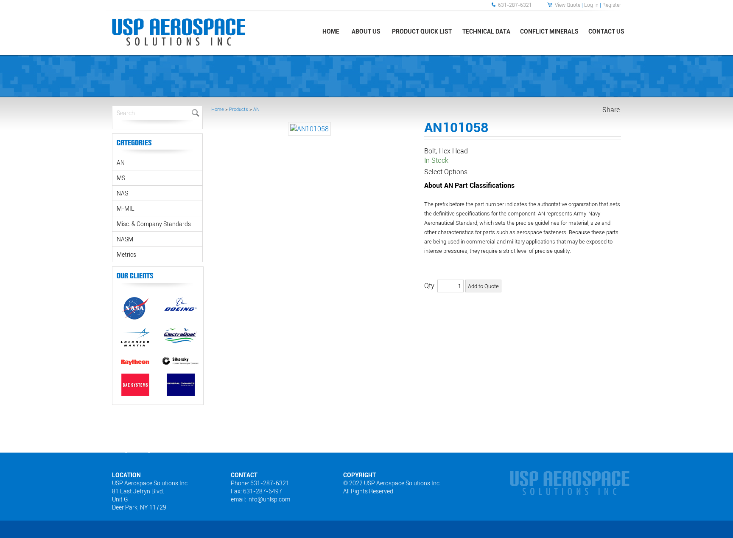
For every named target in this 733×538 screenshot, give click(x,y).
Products (238, 109)
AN (256, 109)
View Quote (567, 4)
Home (217, 109)
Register (611, 4)
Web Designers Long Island (134, 449)
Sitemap (181, 449)
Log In (591, 4)
